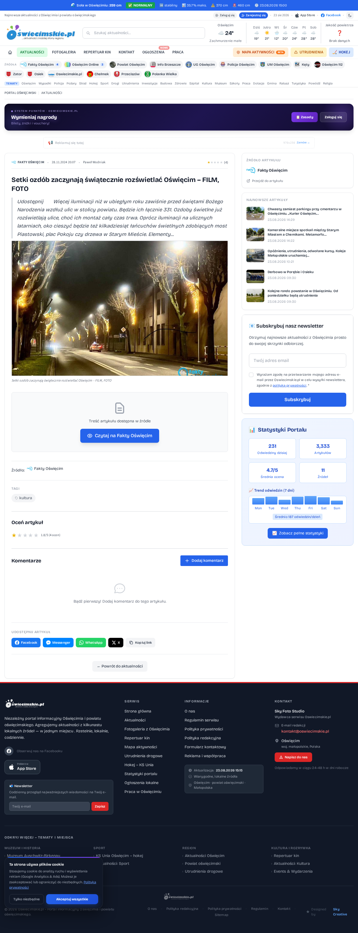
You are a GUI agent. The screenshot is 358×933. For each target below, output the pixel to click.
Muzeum (221, 83)
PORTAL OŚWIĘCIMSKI (20, 93)
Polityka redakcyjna (203, 738)
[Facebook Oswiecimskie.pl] (8, 751)
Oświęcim (29, 83)
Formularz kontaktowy (205, 747)
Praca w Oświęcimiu (142, 791)
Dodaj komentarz (207, 560)
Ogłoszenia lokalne (141, 782)
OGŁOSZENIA (155, 51)
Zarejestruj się (256, 15)
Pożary (71, 83)
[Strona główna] (10, 52)
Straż (82, 83)
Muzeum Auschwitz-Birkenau (32, 855)
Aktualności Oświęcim (203, 855)
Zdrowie (181, 83)
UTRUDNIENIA (311, 52)
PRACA (177, 52)
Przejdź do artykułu (267, 181)
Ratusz (284, 83)
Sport (104, 83)
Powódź (314, 83)
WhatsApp (94, 643)
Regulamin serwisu (202, 720)
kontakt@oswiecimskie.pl (305, 731)
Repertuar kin (137, 738)
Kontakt (284, 909)
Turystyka (299, 83)
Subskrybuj (297, 399)
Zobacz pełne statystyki (297, 533)
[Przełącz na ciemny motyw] (350, 15)
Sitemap (221, 915)
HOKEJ (341, 52)
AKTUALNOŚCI (32, 52)
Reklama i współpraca (205, 756)
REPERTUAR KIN (97, 52)
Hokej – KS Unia (139, 764)
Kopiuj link (143, 643)
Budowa (166, 83)
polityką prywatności (289, 385)
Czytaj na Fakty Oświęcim (123, 436)
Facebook (29, 643)
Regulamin (259, 909)
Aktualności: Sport (111, 863)
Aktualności (134, 720)
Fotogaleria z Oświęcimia (147, 729)
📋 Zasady (304, 117)
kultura (25, 498)
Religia (328, 83)
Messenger (61, 643)
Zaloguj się (227, 15)
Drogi (115, 83)
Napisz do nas (296, 757)
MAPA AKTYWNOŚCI (262, 52)
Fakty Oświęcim (31, 162)
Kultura (207, 83)
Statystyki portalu (140, 773)
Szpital (194, 83)
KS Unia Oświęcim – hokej (118, 855)
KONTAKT (127, 52)
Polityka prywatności (204, 729)
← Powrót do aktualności (120, 666)
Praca (246, 83)
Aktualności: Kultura (290, 863)
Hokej (93, 83)
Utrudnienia (130, 83)
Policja (59, 83)
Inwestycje (149, 83)
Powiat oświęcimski (201, 863)
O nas (190, 711)
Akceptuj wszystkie (72, 899)
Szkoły (234, 83)
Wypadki (45, 83)
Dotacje (258, 83)
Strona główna (137, 711)
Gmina (272, 83)
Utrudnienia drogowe (143, 756)
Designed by (329, 911)
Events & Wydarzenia (292, 871)
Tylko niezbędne (26, 899)
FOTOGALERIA (64, 52)
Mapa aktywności (140, 747)
